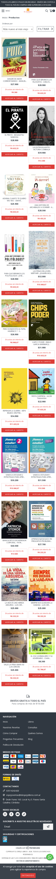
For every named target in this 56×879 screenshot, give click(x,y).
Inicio (4, 17)
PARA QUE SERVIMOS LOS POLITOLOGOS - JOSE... (14, 274)
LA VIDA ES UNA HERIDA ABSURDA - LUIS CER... (14, 604)
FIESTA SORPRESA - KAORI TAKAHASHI (42, 397)
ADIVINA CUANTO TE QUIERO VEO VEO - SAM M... (14, 199)
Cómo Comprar (10, 733)
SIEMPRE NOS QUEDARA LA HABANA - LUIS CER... (41, 604)
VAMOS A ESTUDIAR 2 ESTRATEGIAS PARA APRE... (14, 476)
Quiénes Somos (35, 733)
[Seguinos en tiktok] (24, 814)
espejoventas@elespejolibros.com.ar (23, 795)
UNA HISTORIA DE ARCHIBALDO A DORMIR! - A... (42, 206)
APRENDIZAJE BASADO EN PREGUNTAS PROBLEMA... (41, 540)
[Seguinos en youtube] (18, 814)
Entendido (28, 875)
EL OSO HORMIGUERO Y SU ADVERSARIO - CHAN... (42, 657)
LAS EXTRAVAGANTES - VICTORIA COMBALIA (42, 148)
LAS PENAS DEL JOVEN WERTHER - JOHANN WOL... (41, 272)
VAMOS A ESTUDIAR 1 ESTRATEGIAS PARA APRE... (41, 476)
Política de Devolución (13, 744)
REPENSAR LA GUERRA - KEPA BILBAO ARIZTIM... (14, 412)
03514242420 (12, 790)
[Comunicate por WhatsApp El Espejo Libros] (49, 857)
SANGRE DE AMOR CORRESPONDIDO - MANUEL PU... (14, 80)
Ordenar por (7, 23)
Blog (30, 739)
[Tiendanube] (28, 849)
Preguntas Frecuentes (13, 739)
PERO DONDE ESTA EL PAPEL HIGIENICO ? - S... (14, 330)
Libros (31, 721)
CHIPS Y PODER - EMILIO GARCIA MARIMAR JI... (41, 343)
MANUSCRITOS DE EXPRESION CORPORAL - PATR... (14, 541)
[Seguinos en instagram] (5, 814)
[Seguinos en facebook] (11, 814)
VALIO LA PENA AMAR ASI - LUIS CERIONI (14, 666)
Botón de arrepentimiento (28, 861)
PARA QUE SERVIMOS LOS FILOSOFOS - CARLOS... (42, 81)
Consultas (32, 727)
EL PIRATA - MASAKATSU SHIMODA (14, 136)
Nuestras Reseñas (11, 727)
